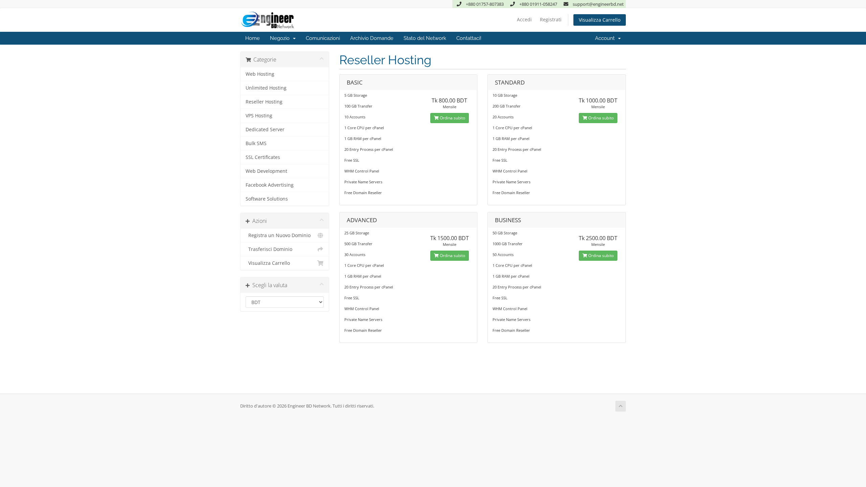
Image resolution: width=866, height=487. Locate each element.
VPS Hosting (259, 116)
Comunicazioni (323, 38)
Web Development (266, 171)
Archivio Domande (371, 38)
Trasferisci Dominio (269, 249)
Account (606, 38)
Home (252, 38)
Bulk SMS (256, 143)
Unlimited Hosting (266, 88)
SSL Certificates (263, 157)
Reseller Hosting (264, 102)
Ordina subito (452, 118)
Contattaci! (468, 38)
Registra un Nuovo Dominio (278, 235)
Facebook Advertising (270, 185)
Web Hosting (260, 74)
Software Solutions (267, 199)
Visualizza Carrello (599, 20)
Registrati (551, 19)
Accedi (524, 19)
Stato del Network (425, 38)
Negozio (281, 38)
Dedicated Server (265, 129)
